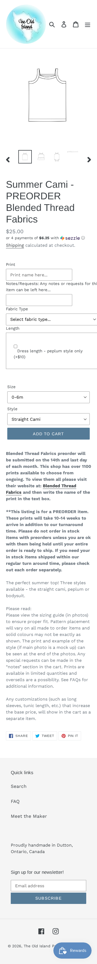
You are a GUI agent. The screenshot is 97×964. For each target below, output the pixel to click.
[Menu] (87, 24)
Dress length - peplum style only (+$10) (48, 354)
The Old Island (37, 946)
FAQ (15, 801)
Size (11, 386)
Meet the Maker (29, 816)
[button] (48, 238)
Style (12, 408)
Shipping (15, 245)
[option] (25, 157)
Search (19, 786)
